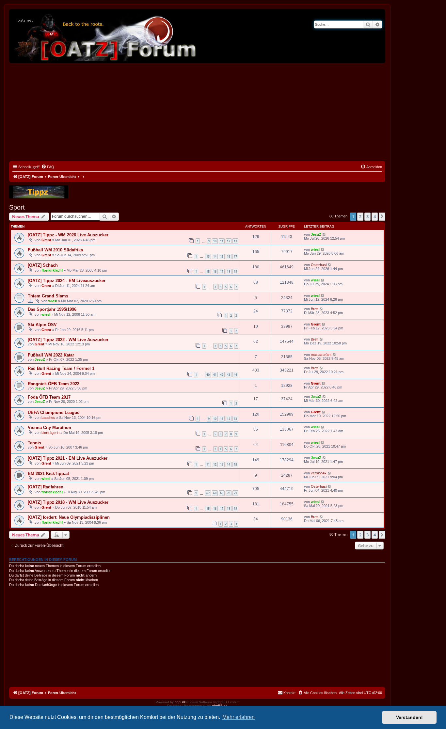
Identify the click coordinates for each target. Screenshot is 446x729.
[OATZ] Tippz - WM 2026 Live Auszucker (68, 234)
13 (235, 241)
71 (235, 493)
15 (221, 256)
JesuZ (316, 234)
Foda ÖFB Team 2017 (49, 397)
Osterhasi (319, 265)
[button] (382, 216)
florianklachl (52, 270)
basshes (48, 418)
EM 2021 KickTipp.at (48, 473)
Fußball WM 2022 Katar (51, 355)
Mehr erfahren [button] (238, 717)
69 (221, 493)
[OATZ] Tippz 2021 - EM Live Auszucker (67, 458)
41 (214, 374)
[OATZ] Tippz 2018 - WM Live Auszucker (68, 502)
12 (228, 241)
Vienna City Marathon (49, 427)
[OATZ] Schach (43, 265)
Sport (17, 207)
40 (208, 374)
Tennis (34, 442)
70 (228, 493)
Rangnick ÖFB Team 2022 (53, 383)
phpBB (180, 702)
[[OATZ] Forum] (105, 36)
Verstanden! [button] (409, 717)
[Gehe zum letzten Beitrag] (324, 234)
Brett (314, 309)
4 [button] (375, 216)
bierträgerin (50, 433)
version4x (319, 473)
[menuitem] (47, 167)
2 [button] (360, 216)
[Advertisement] (197, 112)
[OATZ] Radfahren (45, 486)
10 (214, 241)
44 (235, 374)
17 (235, 256)
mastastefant (321, 355)
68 (214, 493)
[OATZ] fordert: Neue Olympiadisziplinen (69, 517)
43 (228, 374)
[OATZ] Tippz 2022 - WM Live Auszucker (68, 339)
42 (221, 374)
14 (214, 256)
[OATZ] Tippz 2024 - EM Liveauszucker (66, 280)
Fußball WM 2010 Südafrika (55, 249)
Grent (46, 240)
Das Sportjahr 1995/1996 (52, 309)
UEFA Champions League (53, 412)
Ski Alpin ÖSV (42, 324)
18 (228, 271)
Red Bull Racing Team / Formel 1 (61, 368)
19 (235, 271)
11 (221, 241)
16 (228, 256)
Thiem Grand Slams (48, 295)
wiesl (315, 249)
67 (208, 493)
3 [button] (367, 216)
